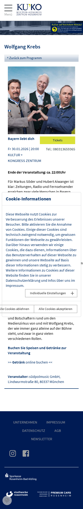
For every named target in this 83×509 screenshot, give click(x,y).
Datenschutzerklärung (23, 280)
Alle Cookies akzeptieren (55, 309)
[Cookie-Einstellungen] (7, 501)
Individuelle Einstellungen (48, 293)
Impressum (14, 285)
